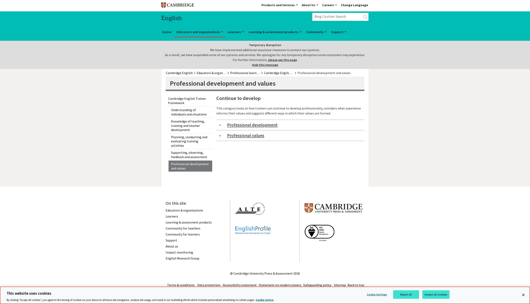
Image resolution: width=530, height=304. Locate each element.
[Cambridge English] (177, 6)
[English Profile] (253, 242)
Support (337, 32)
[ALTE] (250, 222)
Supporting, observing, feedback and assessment (189, 154)
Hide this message (265, 65)
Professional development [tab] (252, 125)
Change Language (354, 5)
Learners (234, 32)
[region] (265, 295)
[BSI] (319, 248)
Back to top (356, 285)
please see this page (282, 60)
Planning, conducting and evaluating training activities (189, 141)
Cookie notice (265, 300)
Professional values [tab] (245, 135)
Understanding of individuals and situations (189, 112)
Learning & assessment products (273, 32)
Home (166, 32)
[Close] (523, 294)
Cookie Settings (377, 294)
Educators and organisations (198, 32)
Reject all (406, 294)
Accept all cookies (436, 294)
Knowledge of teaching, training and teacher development (188, 125)
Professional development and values (190, 166)
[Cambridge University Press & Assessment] (334, 221)
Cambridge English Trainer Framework (187, 100)
